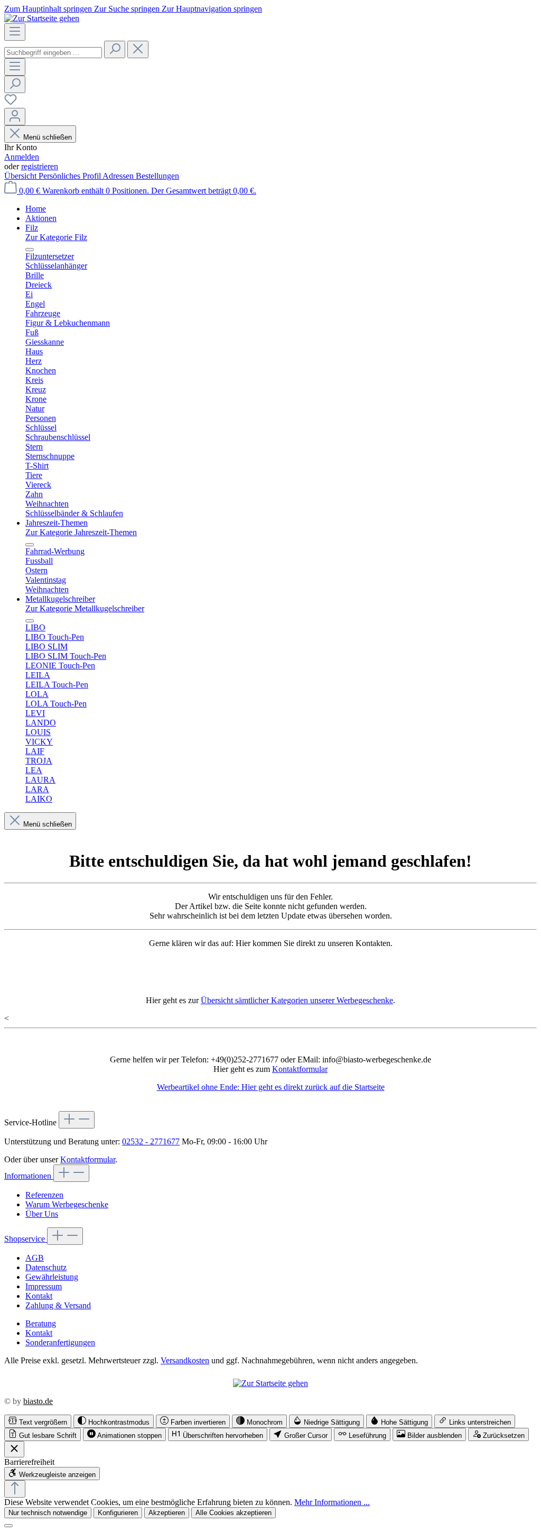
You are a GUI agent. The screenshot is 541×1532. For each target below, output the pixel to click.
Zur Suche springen (128, 8)
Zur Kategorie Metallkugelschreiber (84, 608)
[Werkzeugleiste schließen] (14, 1449)
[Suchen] (114, 49)
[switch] (37, 1421)
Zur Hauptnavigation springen (212, 8)
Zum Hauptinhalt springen (49, 8)
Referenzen (44, 1194)
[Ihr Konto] (14, 116)
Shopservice (25, 1238)
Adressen (119, 175)
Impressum (43, 1286)
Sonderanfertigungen (60, 1342)
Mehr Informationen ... (332, 1502)
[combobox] (53, 52)
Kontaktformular (300, 1069)
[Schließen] (8, 1525)
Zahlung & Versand (58, 1305)
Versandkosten (185, 1360)
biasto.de (38, 1401)
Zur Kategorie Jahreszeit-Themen (81, 532)
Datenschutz (46, 1267)
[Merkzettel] (10, 102)
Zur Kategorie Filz (56, 237)
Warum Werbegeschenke (66, 1204)
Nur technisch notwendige (47, 1513)
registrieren (39, 166)
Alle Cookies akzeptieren (233, 1513)
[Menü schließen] (29, 249)
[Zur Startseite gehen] (41, 18)
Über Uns (41, 1213)
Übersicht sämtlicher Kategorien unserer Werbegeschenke (297, 1000)
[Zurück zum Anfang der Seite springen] (14, 1489)
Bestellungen (157, 175)
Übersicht (21, 175)
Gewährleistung (51, 1276)
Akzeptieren (166, 1513)
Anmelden (21, 156)
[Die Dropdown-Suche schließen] (137, 49)
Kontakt (38, 1295)
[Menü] (14, 32)
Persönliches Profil (70, 175)
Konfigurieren (118, 1513)
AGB (34, 1257)
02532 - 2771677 (151, 1141)
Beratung (40, 1323)
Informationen (28, 1175)
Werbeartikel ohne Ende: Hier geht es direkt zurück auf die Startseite (271, 1087)
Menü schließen (47, 137)
